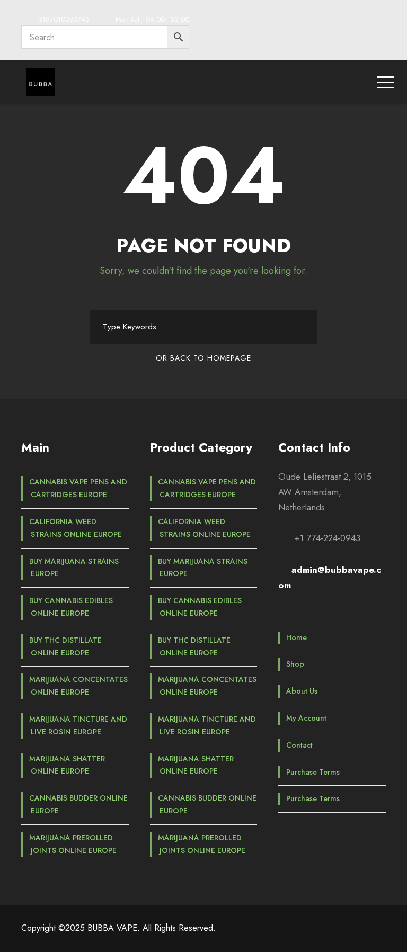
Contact (299, 745)
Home (296, 637)
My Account (306, 718)
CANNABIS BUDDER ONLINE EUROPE (78, 804)
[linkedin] (325, 21)
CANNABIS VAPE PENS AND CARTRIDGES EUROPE (78, 488)
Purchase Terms (313, 772)
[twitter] (363, 21)
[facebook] (305, 21)
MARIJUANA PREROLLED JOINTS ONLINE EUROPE (73, 844)
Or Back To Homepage (203, 358)
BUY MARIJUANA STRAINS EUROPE (74, 567)
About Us (301, 691)
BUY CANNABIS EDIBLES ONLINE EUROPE (71, 606)
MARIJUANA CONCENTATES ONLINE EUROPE (78, 685)
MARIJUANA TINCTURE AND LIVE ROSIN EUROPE (78, 725)
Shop (295, 664)
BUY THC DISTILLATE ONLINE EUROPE (65, 646)
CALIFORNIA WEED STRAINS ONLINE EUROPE (75, 528)
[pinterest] (344, 21)
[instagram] (382, 21)
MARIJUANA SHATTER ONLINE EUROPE (67, 765)
